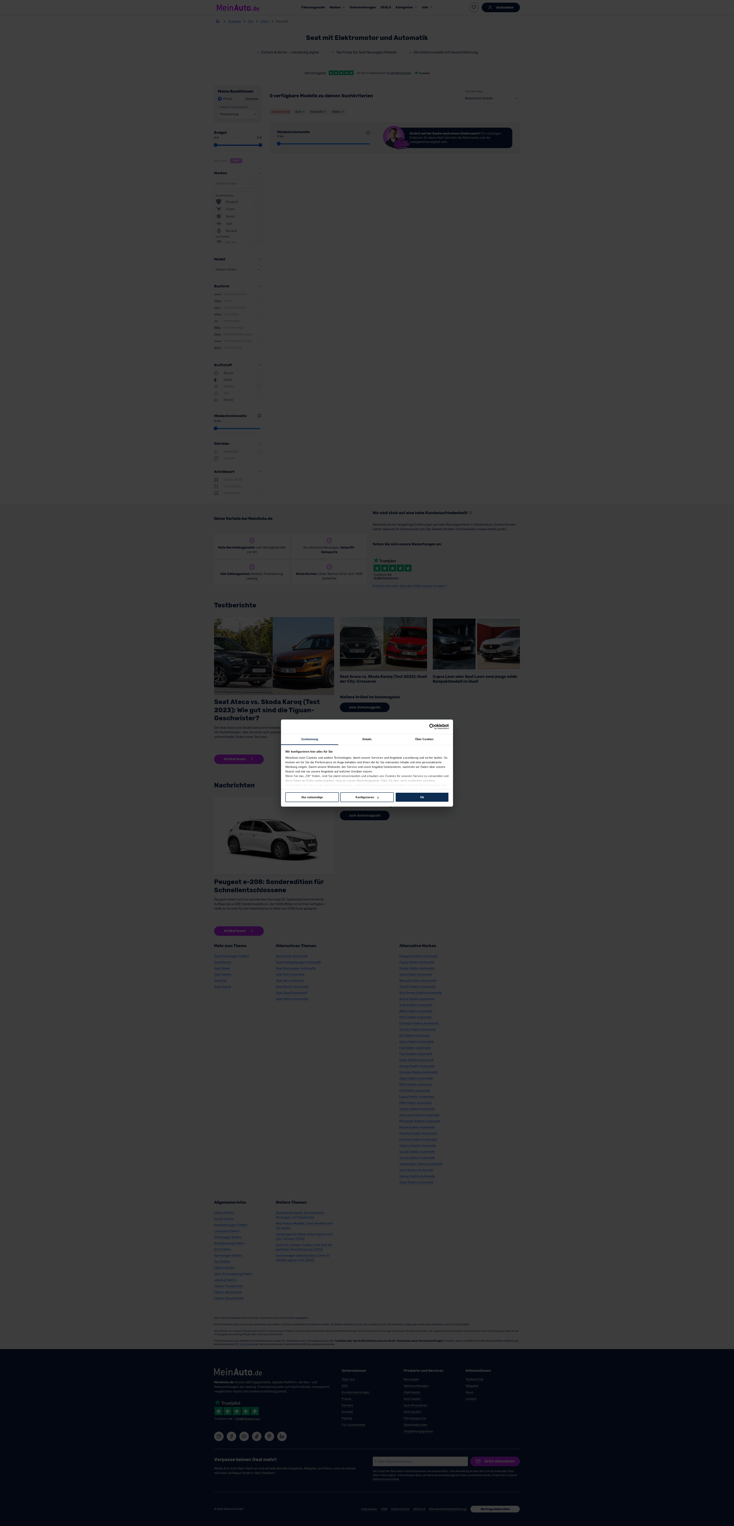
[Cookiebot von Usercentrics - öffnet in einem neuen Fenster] (432, 726)
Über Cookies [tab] (424, 739)
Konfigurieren (365, 797)
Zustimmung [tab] (309, 739)
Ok (422, 797)
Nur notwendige (312, 797)
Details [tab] (367, 739)
